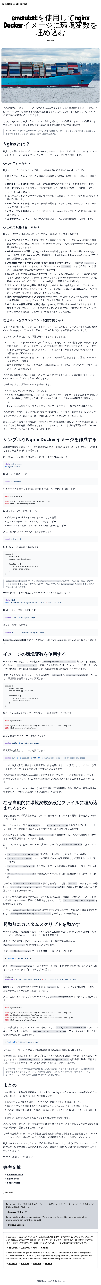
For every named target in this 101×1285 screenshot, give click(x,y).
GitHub (44, 1247)
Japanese (9, 1192)
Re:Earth (12, 1247)
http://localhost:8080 (14, 639)
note (35, 1247)
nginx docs (13, 1178)
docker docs (13, 1182)
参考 (41, 838)
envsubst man (15, 1174)
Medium (37, 1263)
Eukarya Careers (16, 1224)
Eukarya (25, 1247)
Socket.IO (78, 288)
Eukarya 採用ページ (17, 1212)
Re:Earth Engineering (14, 4)
